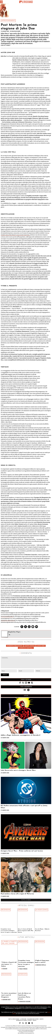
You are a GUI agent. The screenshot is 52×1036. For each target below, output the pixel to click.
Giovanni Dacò (6, 999)
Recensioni (5, 909)
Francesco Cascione (25, 1001)
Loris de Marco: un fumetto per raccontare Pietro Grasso (24, 996)
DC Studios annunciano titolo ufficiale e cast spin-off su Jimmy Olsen (24, 806)
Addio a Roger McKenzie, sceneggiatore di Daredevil (20, 735)
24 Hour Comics (42, 909)
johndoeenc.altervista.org (8, 620)
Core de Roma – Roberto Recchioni (42, 930)
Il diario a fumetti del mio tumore (9, 942)
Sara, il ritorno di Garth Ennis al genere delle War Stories (25, 931)
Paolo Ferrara (23, 969)
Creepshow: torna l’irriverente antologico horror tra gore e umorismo (9, 931)
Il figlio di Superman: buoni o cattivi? (42, 961)
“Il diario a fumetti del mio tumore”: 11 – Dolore (9, 964)
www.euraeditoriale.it (7, 616)
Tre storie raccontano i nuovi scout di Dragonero (9, 995)
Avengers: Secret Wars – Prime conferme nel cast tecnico (22, 851)
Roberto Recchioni (14, 645)
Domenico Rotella (41, 965)
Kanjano (5, 969)
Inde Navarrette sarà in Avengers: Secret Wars (18, 770)
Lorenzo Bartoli (26, 648)
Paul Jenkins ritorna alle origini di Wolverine (17, 894)
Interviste (23, 974)
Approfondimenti (8, 20)
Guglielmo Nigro (15, 31)
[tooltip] (21, 626)
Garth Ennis (30, 645)
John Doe (41, 645)
